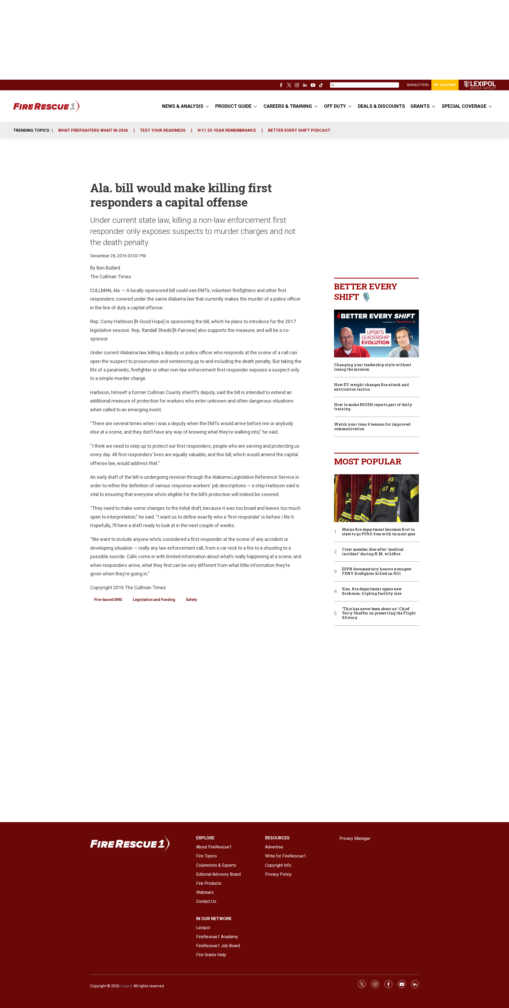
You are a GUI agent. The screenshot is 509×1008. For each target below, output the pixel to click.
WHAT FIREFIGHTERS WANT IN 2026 (93, 130)
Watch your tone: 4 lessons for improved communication (372, 426)
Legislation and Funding (154, 599)
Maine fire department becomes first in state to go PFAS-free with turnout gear (379, 531)
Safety (191, 599)
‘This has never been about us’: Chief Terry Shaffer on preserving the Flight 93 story (379, 613)
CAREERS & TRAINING (288, 106)
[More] (207, 106)
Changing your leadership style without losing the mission (372, 367)
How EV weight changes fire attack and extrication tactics (371, 387)
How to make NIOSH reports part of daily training (373, 407)
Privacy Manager (354, 838)
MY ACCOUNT (445, 85)
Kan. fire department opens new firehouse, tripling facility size (372, 591)
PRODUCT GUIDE (233, 106)
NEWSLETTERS (418, 85)
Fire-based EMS (108, 599)
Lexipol (126, 986)
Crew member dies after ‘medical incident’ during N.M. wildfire (373, 551)
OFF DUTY (335, 106)
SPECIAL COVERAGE (464, 106)
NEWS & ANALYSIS (182, 106)
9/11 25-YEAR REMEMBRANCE (227, 130)
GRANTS (420, 106)
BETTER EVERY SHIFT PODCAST (299, 130)
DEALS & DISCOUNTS (381, 106)
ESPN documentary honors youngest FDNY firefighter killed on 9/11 (376, 571)
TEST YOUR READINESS (163, 130)
